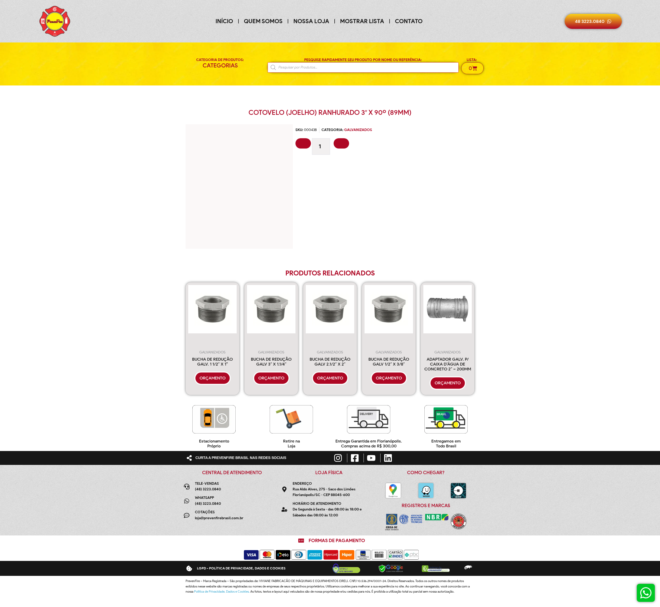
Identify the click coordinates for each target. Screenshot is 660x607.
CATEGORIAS (220, 65)
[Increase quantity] (341, 143)
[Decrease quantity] (303, 143)
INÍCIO (224, 21)
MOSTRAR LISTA (362, 21)
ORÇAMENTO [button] (213, 378)
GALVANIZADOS (358, 130)
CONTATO (409, 21)
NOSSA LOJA (311, 21)
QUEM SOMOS (263, 21)
